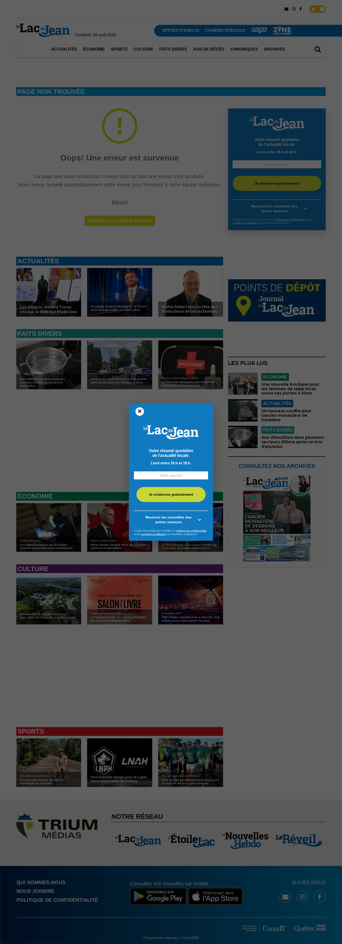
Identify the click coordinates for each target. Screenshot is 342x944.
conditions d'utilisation (153, 534)
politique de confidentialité (191, 530)
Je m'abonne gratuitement (171, 495)
